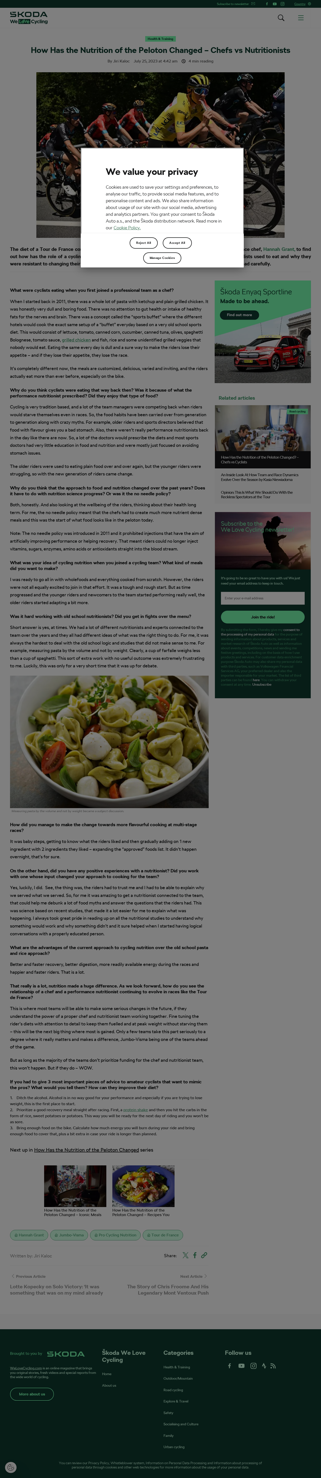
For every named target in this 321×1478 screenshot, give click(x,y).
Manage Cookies (162, 258)
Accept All (177, 243)
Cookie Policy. (127, 227)
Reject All (143, 243)
